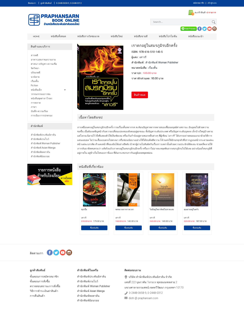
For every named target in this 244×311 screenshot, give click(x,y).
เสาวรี (142, 57)
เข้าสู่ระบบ (212, 3)
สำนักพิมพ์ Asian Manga (91, 291)
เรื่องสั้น (152, 67)
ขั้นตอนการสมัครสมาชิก (44, 276)
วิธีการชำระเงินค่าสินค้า (44, 291)
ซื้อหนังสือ (94, 228)
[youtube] (209, 28)
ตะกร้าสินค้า (205, 12)
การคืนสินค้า (37, 295)
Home (36, 36)
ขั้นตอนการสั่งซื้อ (40, 281)
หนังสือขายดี (141, 36)
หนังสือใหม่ (117, 36)
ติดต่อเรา (32, 3)
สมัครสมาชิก (198, 3)
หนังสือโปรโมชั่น (168, 36)
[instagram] (214, 28)
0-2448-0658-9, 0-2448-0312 (69, 3)
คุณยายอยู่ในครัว (191, 209)
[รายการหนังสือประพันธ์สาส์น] (49, 174)
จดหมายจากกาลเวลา (124, 209)
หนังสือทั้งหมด (58, 36)
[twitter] (204, 28)
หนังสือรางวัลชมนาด (88, 36)
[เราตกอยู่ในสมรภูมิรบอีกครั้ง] (100, 108)
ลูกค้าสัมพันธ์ (46, 3)
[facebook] (199, 28)
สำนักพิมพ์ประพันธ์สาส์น (91, 276)
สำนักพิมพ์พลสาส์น (88, 295)
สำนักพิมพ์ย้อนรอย (88, 300)
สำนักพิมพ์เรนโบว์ (87, 281)
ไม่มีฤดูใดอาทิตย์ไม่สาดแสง (162, 209)
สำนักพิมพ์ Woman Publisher (161, 62)
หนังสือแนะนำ (195, 36)
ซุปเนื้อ (84, 209)
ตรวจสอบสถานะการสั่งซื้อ (45, 286)
